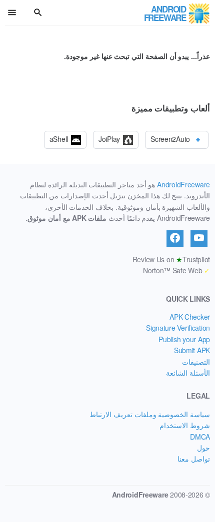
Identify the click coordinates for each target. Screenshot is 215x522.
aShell (59, 139)
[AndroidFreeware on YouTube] (199, 238)
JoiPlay (109, 139)
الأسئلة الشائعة (188, 373)
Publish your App (184, 339)
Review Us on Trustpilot (171, 259)
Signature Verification (178, 328)
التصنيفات (196, 362)
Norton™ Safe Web (176, 270)
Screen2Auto (170, 139)
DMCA (200, 437)
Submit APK (192, 350)
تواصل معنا (194, 459)
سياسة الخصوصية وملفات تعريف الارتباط (150, 414)
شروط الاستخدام (185, 425)
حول (203, 448)
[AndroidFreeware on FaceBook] (175, 238)
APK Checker (190, 317)
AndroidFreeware (183, 184)
